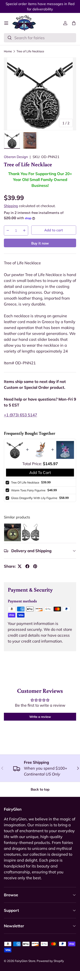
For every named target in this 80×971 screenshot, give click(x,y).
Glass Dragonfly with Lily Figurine (34, 498)
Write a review (40, 717)
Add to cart (53, 230)
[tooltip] (12, 532)
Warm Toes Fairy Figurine (28, 490)
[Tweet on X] (19, 566)
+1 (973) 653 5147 (20, 414)
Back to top (40, 789)
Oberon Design (16, 157)
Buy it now (40, 243)
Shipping (11, 206)
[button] (74, 23)
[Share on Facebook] (27, 566)
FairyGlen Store (25, 961)
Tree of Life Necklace (30, 51)
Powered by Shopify (50, 961)
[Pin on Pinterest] (35, 566)
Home (8, 51)
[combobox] (40, 37)
